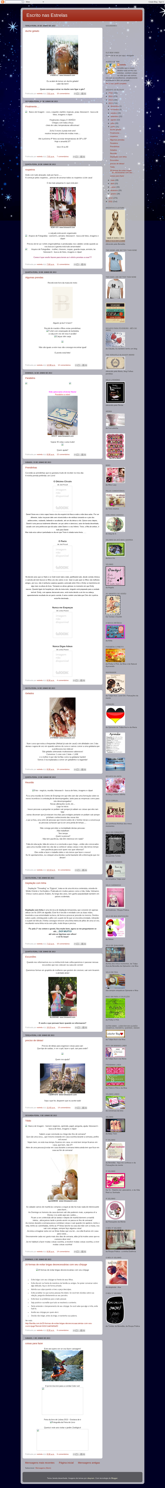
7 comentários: (63, 157)
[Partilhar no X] (80, 93)
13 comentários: (65, 1027)
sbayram (90, 1478)
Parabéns (30, 378)
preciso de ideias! (34, 1040)
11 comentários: (63, 264)
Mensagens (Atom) (43, 1468)
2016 (111, 93)
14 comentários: (64, 769)
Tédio (28, 1120)
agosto (114, 120)
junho (113, 127)
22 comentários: (64, 454)
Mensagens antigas (89, 1462)
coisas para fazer (34, 1343)
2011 (111, 202)
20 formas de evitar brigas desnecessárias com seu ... (122, 172)
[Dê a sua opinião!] (77, 93)
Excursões (30, 956)
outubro (114, 113)
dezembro (115, 106)
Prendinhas (31, 467)
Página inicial (66, 1462)
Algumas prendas (34, 277)
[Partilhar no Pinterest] (85, 93)
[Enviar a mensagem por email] (75, 93)
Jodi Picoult (64, 485)
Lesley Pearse (64, 611)
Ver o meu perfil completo (116, 84)
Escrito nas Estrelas (46, 15)
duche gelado (32, 31)
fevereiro (114, 190)
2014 (111, 100)
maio (113, 180)
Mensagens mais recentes (40, 1462)
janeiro (114, 194)
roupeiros (30, 169)
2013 (111, 103)
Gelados (29, 693)
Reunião (29, 782)
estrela (123, 65)
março (113, 187)
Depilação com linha (35, 883)
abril (113, 184)
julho (113, 123)
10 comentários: (64, 944)
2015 (111, 96)
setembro (115, 116)
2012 (111, 198)
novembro (115, 110)
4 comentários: (63, 680)
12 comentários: (65, 365)
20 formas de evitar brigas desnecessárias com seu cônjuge (56, 1264)
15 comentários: (64, 94)
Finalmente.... (32, 106)
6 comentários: (63, 1330)
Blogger (114, 1478)
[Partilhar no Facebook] (82, 93)
